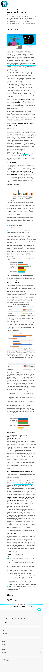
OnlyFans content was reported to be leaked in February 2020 (21, 207)
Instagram (12, 618)
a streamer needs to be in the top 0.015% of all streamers (20, 484)
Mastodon (15, 618)
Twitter (21, 618)
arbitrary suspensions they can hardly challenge (21, 65)
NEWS (3, 627)
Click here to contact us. (6, 665)
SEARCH (4, 625)
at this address (25, 154)
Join (30, 606)
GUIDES (3, 630)
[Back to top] (39, 609)
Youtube (24, 618)
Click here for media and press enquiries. (9, 667)
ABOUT (3, 641)
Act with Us (14, 606)
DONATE (4, 644)
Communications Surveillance (13, 600)
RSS (18, 618)
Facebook (9, 618)
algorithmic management (17, 102)
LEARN (3, 636)
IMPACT (3, 638)
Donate (24, 606)
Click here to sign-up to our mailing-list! (9, 614)
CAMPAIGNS (4, 633)
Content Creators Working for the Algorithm (16, 596)
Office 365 (21, 527)
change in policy (14, 87)
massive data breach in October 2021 (21, 205)
